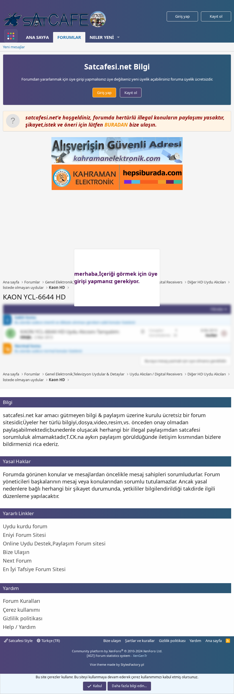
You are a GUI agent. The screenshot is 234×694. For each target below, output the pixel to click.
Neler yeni (102, 37)
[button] (118, 37)
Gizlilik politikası (172, 640)
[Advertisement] (118, 235)
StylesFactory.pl (132, 664)
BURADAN (116, 124)
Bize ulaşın (112, 640)
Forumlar (69, 37)
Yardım (195, 640)
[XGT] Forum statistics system (117, 655)
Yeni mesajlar (14, 46)
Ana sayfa (37, 37)
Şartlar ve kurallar (140, 640)
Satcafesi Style (20, 640)
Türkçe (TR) (50, 640)
